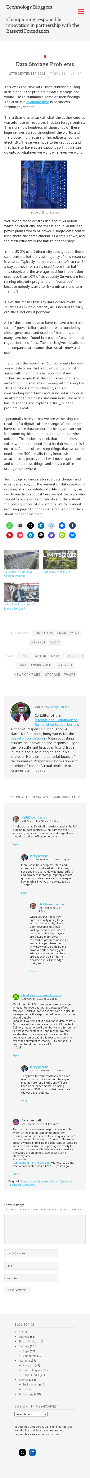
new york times (28, 674)
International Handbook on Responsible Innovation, (56, 722)
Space (27, 1389)
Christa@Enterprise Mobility (41, 995)
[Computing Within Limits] (60, 559)
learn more (52, 1434)
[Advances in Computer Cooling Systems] (21, 559)
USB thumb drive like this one (31, 1162)
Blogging (28, 1365)
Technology (26, 1394)
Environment (68, 633)
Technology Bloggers (29, 7)
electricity (74, 656)
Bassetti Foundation (26, 738)
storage (52, 674)
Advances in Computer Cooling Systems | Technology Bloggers (40, 1183)
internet (65, 665)
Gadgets (24, 1346)
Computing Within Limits (58, 571)
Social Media (31, 1375)
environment (42, 665)
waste (69, 674)
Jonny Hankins (59, 707)
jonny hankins (39, 856)
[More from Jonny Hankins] (20, 721)
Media (55, 642)
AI (20, 1332)
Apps (26, 1351)
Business (24, 1336)
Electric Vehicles (29, 1341)
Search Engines (32, 1370)
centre (41, 656)
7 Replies (58, 73)
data (55, 656)
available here (37, 101)
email (22, 665)
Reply (16, 844)
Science (23, 1380)
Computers (43, 633)
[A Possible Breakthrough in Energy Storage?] (21, 592)
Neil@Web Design (34, 817)
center (25, 656)
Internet (38, 642)
